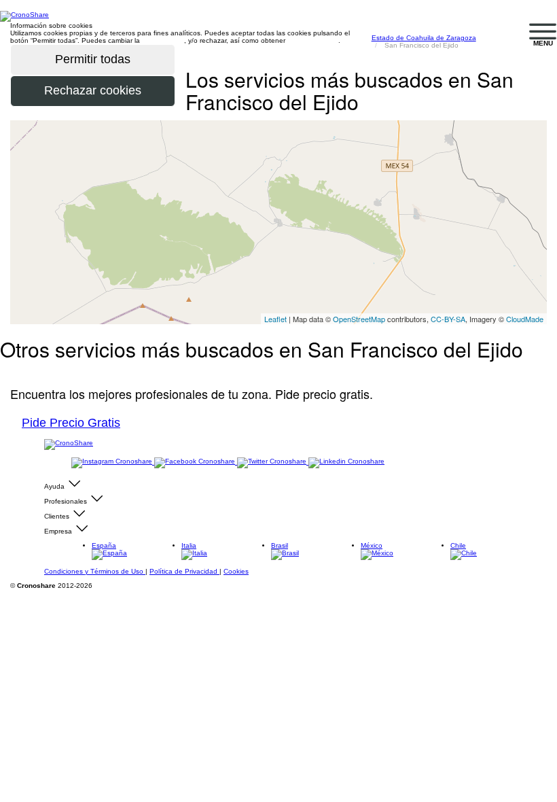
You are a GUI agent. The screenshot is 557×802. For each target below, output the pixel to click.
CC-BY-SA (448, 318)
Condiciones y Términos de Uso (94, 571)
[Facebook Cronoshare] (195, 462)
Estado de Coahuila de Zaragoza (424, 37)
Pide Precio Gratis (71, 423)
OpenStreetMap (359, 318)
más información (312, 40)
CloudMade (524, 318)
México (371, 545)
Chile (458, 545)
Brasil (279, 545)
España (104, 545)
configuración (163, 40)
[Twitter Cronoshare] (272, 462)
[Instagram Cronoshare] (112, 462)
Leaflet (275, 318)
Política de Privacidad (184, 571)
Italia (188, 545)
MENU (543, 43)
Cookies (236, 571)
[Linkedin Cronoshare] (346, 462)
